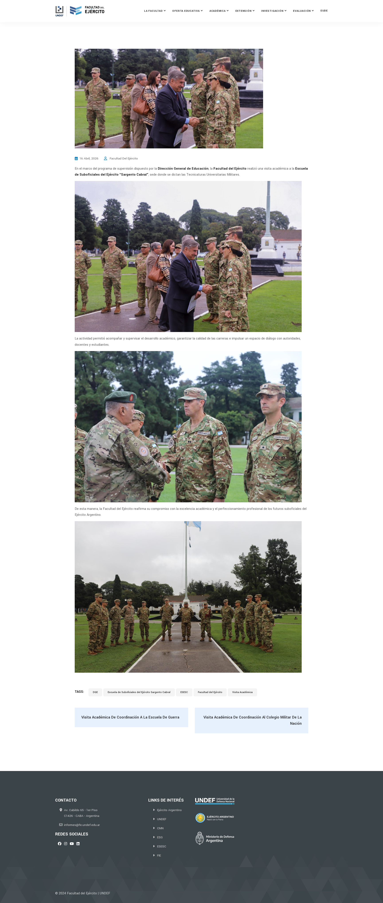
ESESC (184, 692)
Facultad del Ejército (210, 692)
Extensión (243, 11)
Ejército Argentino (169, 810)
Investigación (272, 11)
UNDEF (161, 819)
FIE (159, 855)
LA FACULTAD (153, 11)
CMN (160, 828)
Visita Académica (242, 692)
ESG (160, 837)
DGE (95, 692)
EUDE (324, 11)
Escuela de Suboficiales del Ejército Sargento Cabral (139, 692)
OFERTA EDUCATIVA (185, 11)
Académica (217, 11)
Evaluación (302, 11)
